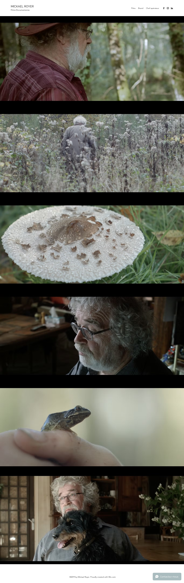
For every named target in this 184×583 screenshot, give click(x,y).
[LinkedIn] (172, 8)
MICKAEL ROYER (22, 6)
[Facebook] (163, 8)
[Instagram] (167, 8)
